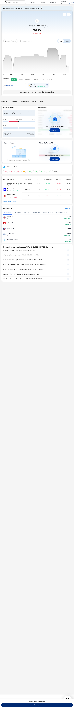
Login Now (55, 130)
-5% (18, 171)
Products (32, 2)
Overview (4, 101)
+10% (41, 171)
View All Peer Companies (9, 201)
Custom (55, 171)
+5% (35, 171)
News (34, 102)
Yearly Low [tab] (36, 212)
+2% (29, 171)
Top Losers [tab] (17, 212)
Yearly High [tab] (26, 212)
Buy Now (37, 705)
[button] (37, 250)
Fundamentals (24, 102)
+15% (48, 171)
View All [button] (67, 208)
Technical (14, 102)
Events (41, 102)
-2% (24, 171)
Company (53, 2)
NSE (60, 41)
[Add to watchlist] (64, 14)
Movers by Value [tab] (48, 212)
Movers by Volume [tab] (61, 212)
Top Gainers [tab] (7, 212)
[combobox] (16, 2)
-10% (12, 171)
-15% (5, 171)
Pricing (42, 2)
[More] (69, 14)
